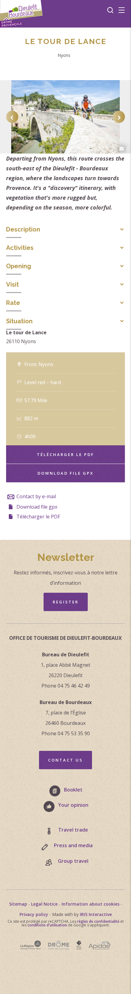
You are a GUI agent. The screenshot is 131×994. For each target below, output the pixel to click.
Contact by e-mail (35, 496)
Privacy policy (33, 914)
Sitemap (18, 904)
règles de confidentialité (98, 921)
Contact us (65, 760)
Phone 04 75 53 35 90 (65, 733)
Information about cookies (90, 904)
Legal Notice (44, 904)
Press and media (73, 845)
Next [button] (119, 117)
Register (66, 602)
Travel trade (73, 829)
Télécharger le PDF (65, 454)
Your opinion (73, 805)
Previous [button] (12, 117)
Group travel (73, 861)
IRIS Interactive (96, 914)
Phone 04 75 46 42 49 (65, 685)
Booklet (73, 789)
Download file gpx (65, 473)
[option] (65, 117)
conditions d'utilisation (47, 925)
